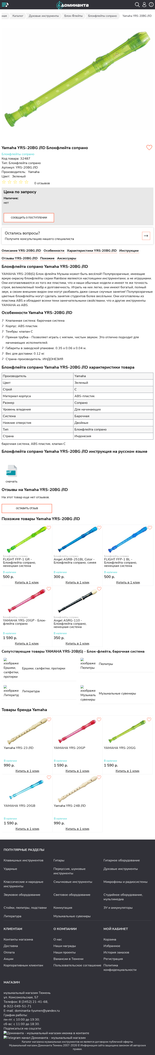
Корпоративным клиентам (23, 965)
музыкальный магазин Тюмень (27, 993)
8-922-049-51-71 (17, 1006)
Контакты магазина (18, 939)
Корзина (110, 939)
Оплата (9, 952)
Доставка (11, 946)
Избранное (112, 946)
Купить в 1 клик (27, 582)
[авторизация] (144, 4)
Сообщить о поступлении (29, 217)
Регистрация (113, 959)
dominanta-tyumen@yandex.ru (37, 1010)
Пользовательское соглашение (77, 965)
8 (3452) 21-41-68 (33, 1002)
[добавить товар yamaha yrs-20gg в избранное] (149, 720)
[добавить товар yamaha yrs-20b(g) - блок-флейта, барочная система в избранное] (149, 148)
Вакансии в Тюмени (68, 959)
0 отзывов (42, 183)
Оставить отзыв (27, 508)
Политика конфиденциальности (120, 967)
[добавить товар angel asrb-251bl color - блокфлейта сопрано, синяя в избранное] (99, 528)
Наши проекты (64, 952)
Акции (8, 959)
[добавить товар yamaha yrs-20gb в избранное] (49, 777)
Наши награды (64, 946)
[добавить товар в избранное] (99, 777)
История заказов (116, 952)
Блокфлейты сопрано (18, 154)
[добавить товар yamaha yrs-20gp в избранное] (99, 720)
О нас (57, 939)
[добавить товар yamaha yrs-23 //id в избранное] (49, 720)
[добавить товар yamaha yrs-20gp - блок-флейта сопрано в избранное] (49, 589)
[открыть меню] (5, 5)
